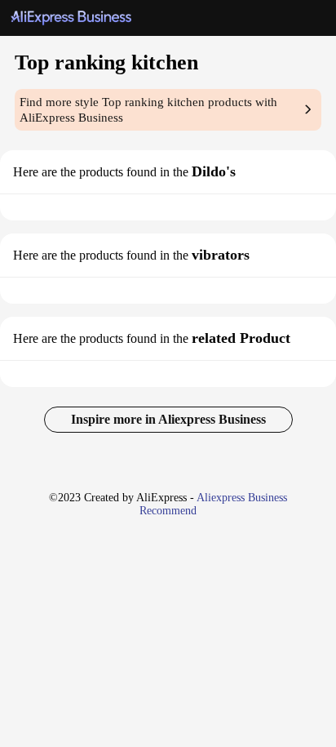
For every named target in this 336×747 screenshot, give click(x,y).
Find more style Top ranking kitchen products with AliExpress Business (148, 110)
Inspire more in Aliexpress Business (168, 419)
